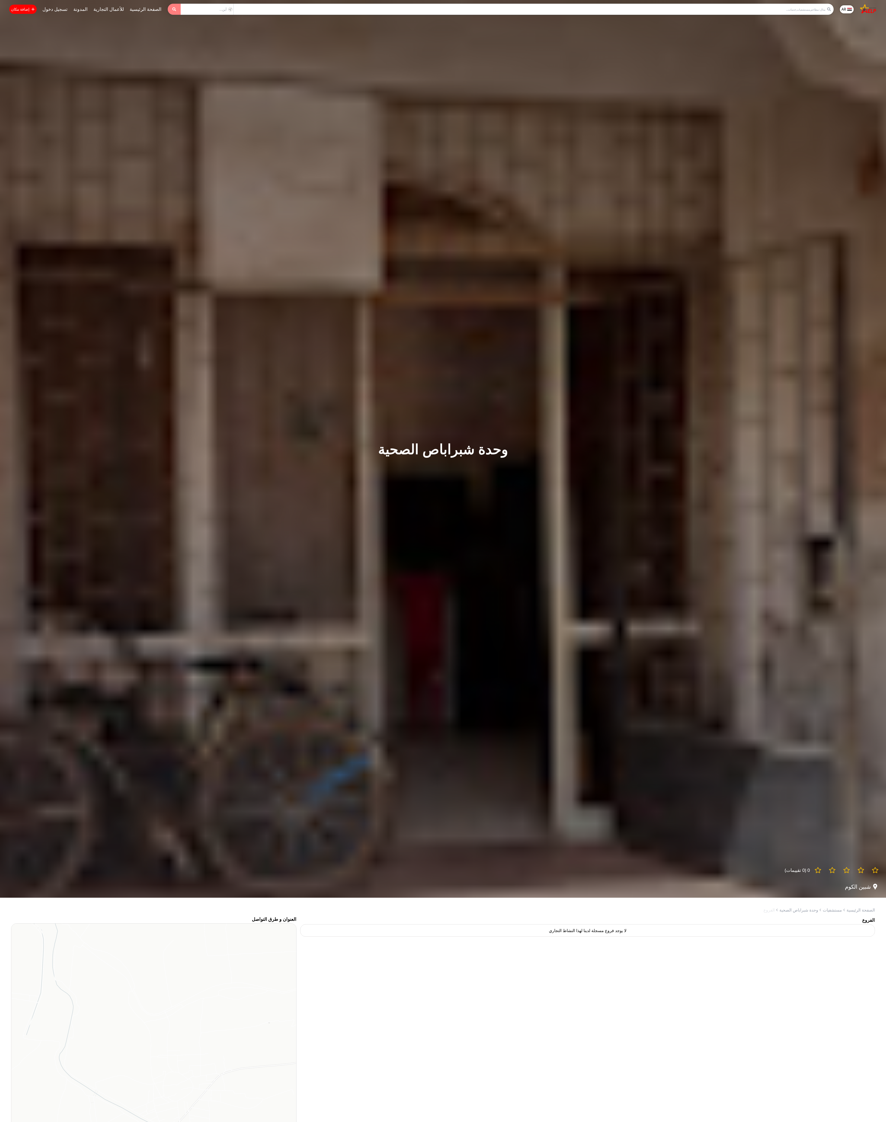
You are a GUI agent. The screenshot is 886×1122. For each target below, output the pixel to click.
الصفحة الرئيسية (146, 9)
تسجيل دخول (55, 9)
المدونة (80, 9)
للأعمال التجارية (108, 9)
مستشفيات (832, 910)
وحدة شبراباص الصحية (798, 910)
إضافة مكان (20, 9)
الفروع (769, 910)
